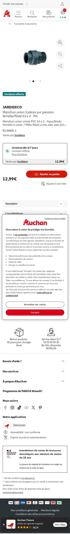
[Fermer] (3, 524)
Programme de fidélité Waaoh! (22, 391)
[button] (29, 81)
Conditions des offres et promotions (35, 514)
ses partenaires (21, 234)
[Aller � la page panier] (62, 14)
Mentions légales (50, 510)
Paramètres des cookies (35, 304)
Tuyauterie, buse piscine (25, 24)
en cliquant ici (28, 478)
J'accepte (35, 312)
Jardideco (19, 135)
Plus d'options (19, 154)
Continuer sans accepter (55, 218)
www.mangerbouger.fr (13, 492)
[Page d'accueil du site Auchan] (7, 13)
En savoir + (9, 130)
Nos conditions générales (24, 510)
